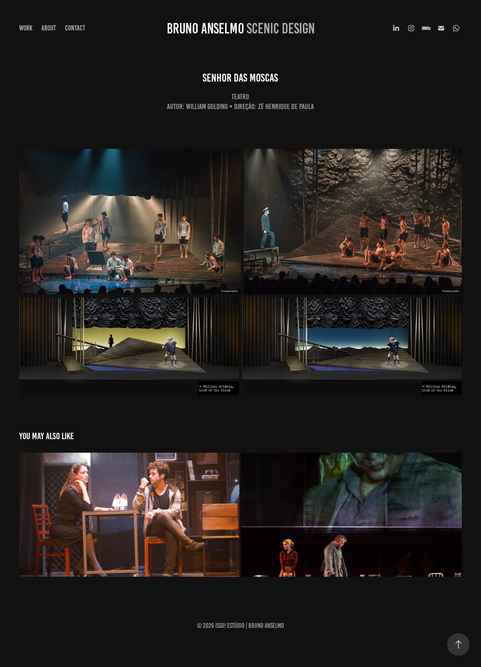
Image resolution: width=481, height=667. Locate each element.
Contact (75, 28)
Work (25, 28)
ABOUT (48, 28)
